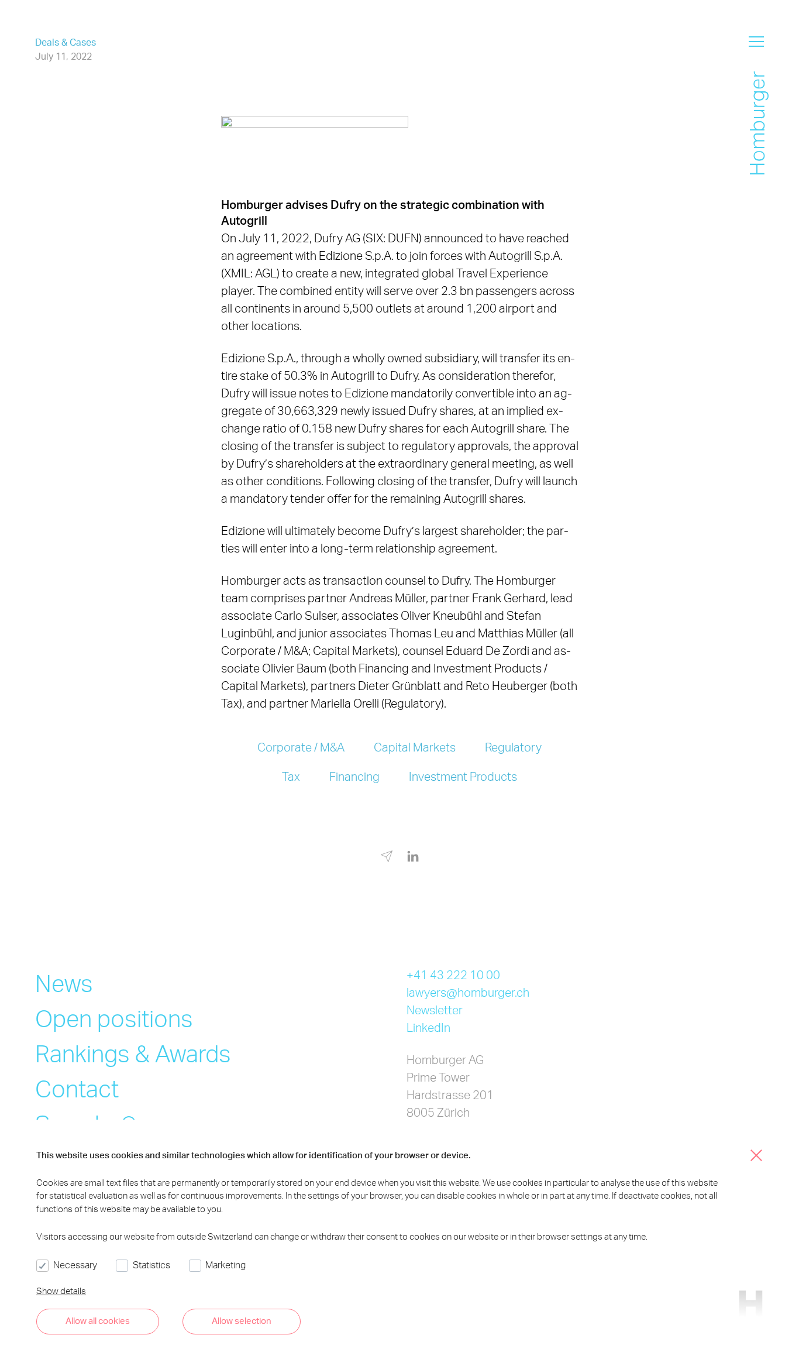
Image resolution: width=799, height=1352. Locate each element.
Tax (291, 776)
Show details (61, 1290)
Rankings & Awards (133, 1053)
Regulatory (513, 746)
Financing (354, 776)
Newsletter (435, 1009)
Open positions (114, 1018)
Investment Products (463, 776)
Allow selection (241, 1320)
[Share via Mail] (386, 858)
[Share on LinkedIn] (413, 856)
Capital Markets (415, 746)
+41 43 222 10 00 (453, 974)
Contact (77, 1088)
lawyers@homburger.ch (468, 992)
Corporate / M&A (301, 746)
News (64, 983)
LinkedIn (428, 1027)
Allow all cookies (98, 1320)
